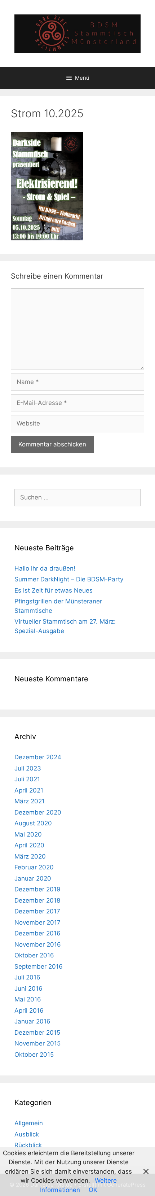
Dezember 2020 (37, 812)
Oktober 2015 (34, 1054)
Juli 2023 (27, 768)
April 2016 (29, 1010)
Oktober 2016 (34, 955)
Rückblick (28, 1145)
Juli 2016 (27, 977)
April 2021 (28, 790)
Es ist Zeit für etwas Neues (53, 590)
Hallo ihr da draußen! (44, 568)
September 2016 (38, 966)
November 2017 (37, 922)
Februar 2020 (34, 867)
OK (93, 1189)
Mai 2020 (28, 834)
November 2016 (37, 944)
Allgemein (28, 1123)
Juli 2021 (27, 779)
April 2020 (29, 845)
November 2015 (37, 1043)
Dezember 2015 (37, 1032)
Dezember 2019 (37, 889)
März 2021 (29, 801)
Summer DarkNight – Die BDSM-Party (68, 579)
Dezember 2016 (37, 933)
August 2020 (33, 823)
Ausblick (26, 1134)
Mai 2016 (27, 999)
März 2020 (30, 856)
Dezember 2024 (37, 757)
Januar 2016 (32, 1021)
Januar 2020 (32, 878)
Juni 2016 (28, 988)
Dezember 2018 (37, 900)
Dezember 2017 (37, 911)
